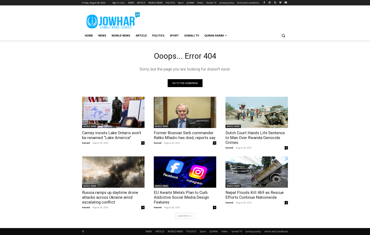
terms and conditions (276, 231)
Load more (184, 215)
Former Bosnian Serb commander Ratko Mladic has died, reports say (184, 135)
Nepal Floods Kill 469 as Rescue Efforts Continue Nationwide (254, 195)
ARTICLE (160, 231)
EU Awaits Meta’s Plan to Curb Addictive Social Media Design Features (181, 197)
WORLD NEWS (89, 126)
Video (224, 231)
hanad (86, 142)
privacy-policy (253, 231)
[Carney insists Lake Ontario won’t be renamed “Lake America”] (113, 112)
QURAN (213, 231)
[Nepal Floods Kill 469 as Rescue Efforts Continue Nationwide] (256, 172)
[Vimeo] (280, 3)
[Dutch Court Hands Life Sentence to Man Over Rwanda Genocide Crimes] (256, 112)
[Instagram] (269, 3)
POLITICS (191, 231)
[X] (275, 3)
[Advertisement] (214, 19)
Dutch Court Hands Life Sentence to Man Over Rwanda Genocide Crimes (255, 138)
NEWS (149, 231)
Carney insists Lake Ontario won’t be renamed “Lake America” (111, 135)
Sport (203, 231)
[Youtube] (285, 3)
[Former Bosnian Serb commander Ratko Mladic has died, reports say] (185, 112)
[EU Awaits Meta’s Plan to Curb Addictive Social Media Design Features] (185, 172)
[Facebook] (264, 3)
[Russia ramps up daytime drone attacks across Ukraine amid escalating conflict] (113, 172)
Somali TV (236, 231)
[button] (283, 35)
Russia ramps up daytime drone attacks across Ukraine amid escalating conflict (110, 197)
